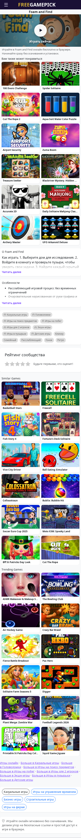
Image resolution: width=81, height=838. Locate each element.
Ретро (60, 340)
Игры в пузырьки (16, 333)
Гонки (49, 340)
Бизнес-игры (12, 799)
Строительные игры (40, 799)
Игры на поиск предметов (22, 321)
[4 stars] (22, 363)
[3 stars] (17, 363)
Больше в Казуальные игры (40, 763)
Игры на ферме (14, 807)
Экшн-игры (44, 327)
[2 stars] (12, 363)
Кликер (59, 333)
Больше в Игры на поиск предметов (48, 767)
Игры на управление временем (54, 792)
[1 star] (7, 363)
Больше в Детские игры (16, 780)
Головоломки (43, 314)
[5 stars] (28, 363)
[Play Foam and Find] (40, 30)
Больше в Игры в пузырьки (51, 775)
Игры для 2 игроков (18, 327)
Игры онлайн (9, 763)
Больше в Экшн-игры (15, 775)
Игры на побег (53, 321)
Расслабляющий (31, 340)
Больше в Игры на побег (17, 771)
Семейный (10, 340)
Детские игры (42, 333)
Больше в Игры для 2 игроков (57, 771)
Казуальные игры (17, 314)
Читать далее (11, 272)
